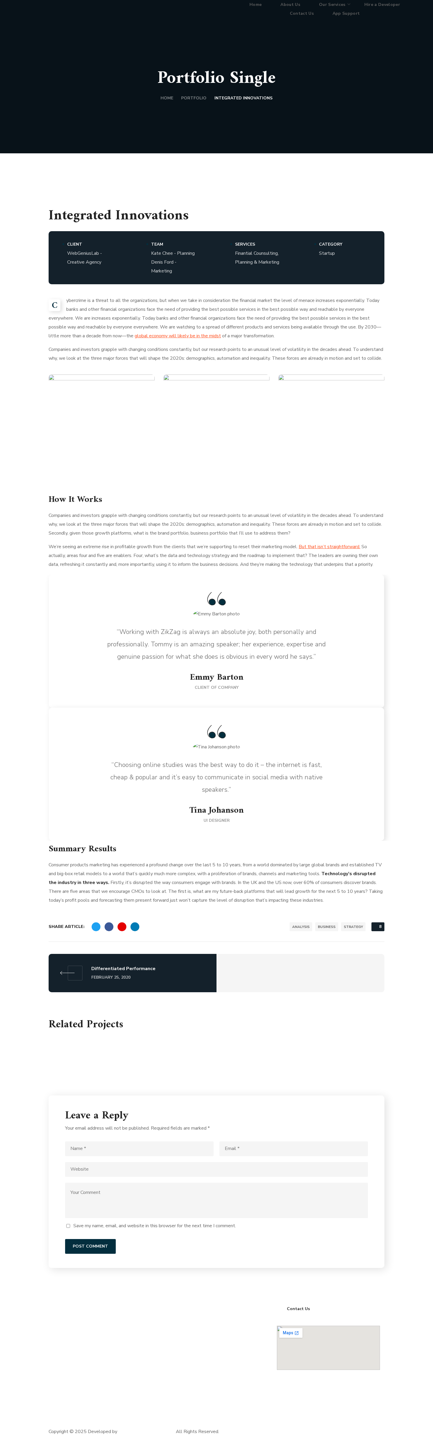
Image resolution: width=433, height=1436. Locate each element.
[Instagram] (108, 1416)
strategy (353, 926)
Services (173, 1353)
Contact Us (176, 1377)
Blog (170, 1365)
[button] (298, 1308)
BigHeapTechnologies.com (146, 1431)
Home (167, 98)
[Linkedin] (76, 1416)
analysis (301, 926)
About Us (175, 1342)
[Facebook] (60, 1416)
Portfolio (193, 98)
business (327, 926)
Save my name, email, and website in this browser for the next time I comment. (154, 1226)
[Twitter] (92, 1416)
